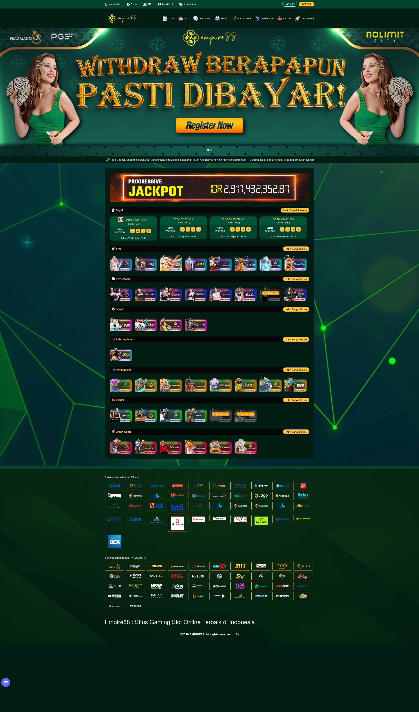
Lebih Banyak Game (296, 248)
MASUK (290, 4)
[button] (31, 92)
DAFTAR (306, 4)
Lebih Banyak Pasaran (295, 210)
